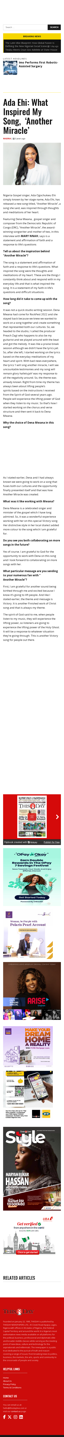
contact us (16, 1411)
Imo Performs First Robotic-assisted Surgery (38, 64)
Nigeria (7, 138)
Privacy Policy (9, 1384)
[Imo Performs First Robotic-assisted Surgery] (10, 68)
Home (6, 1377)
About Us (7, 1381)
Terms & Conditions (12, 1387)
